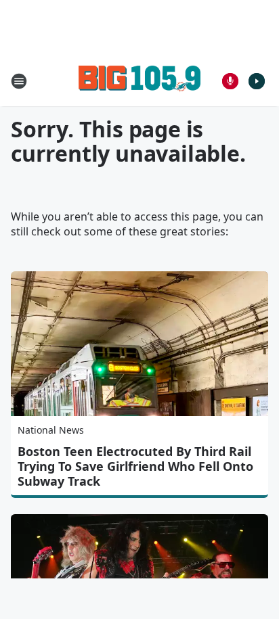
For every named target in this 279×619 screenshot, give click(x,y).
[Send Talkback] (230, 81)
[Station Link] (139, 81)
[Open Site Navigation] (19, 81)
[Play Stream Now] (257, 81)
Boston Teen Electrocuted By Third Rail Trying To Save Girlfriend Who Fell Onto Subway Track (135, 466)
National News (51, 429)
